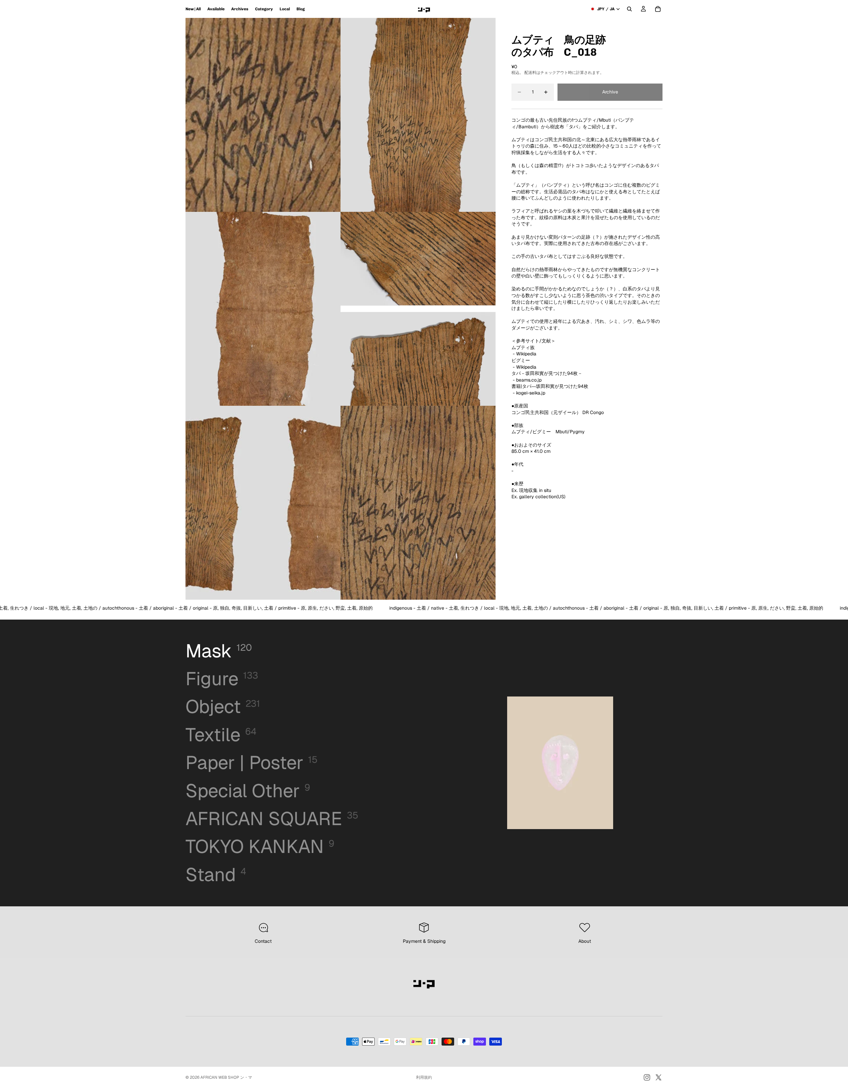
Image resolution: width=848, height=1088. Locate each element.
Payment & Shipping (424, 941)
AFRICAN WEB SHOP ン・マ (226, 1077)
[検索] (629, 9)
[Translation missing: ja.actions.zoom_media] (263, 115)
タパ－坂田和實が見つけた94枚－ (546, 373)
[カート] (658, 9)
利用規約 (424, 1077)
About (584, 941)
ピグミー (520, 360)
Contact (263, 941)
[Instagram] (647, 1077)
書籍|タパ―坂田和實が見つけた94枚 (549, 386)
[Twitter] (658, 1077)
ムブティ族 (523, 347)
